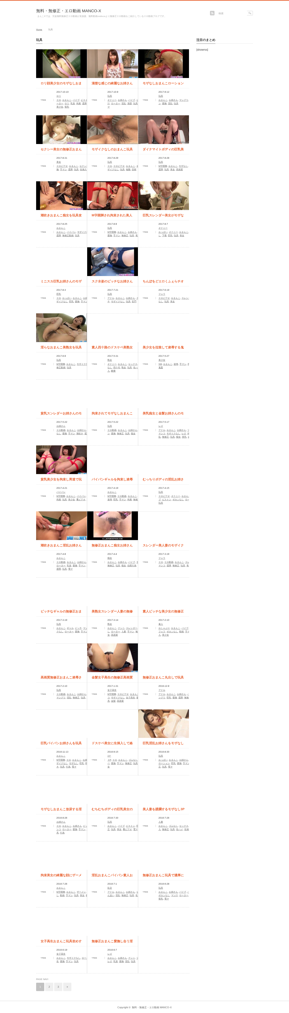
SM (160, 364)
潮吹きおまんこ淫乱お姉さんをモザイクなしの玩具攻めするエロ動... (61, 546)
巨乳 (170, 235)
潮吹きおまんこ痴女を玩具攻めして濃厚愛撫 (61, 216)
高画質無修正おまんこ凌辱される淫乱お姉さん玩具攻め (61, 678)
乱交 (109, 888)
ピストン (85, 100)
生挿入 (83, 169)
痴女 (133, 433)
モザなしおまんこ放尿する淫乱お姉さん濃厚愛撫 (61, 810)
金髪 (113, 701)
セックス (132, 364)
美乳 (184, 437)
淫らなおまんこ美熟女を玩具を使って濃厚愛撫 (61, 348)
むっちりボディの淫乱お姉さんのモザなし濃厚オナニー (163, 480)
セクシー (84, 166)
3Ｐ (109, 756)
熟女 (109, 360)
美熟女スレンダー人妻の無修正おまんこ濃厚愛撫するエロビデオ (112, 612)
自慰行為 (131, 565)
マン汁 (174, 895)
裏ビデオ (80, 499)
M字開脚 (162, 166)
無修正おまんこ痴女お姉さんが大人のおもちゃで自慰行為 (112, 546)
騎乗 (113, 371)
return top (249, 997)
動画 (181, 631)
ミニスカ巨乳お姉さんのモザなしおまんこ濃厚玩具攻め (61, 282)
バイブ (76, 100)
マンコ (161, 433)
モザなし (183, 166)
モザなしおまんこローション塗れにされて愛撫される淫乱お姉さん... (163, 84)
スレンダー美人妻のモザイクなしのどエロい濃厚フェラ (163, 546)
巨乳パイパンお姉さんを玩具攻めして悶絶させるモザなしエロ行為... (61, 744)
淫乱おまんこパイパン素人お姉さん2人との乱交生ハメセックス (112, 876)
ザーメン (81, 892)
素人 (160, 624)
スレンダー (187, 298)
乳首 (72, 103)
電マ (70, 569)
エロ (58, 100)
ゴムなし (133, 760)
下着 (164, 235)
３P (109, 760)
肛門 (134, 301)
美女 (58, 162)
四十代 (116, 367)
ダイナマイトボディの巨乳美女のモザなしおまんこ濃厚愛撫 (163, 150)
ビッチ (78, 628)
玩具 (109, 96)
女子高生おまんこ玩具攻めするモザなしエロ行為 (61, 942)
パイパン (71, 232)
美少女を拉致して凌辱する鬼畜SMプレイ (163, 348)
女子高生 (112, 690)
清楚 (129, 103)
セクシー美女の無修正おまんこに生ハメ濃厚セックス (61, 150)
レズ (160, 426)
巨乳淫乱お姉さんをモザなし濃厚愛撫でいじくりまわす (163, 744)
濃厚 (84, 103)
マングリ (183, 100)
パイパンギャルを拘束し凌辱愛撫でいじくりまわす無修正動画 (112, 480)
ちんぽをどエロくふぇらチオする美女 (163, 282)
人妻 (123, 631)
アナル (110, 298)
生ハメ (136, 367)
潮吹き (79, 433)
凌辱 (176, 364)
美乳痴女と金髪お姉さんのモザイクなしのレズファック (163, 414)
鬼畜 (160, 367)
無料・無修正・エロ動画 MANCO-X (68, 11)
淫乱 (123, 103)
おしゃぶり (164, 628)
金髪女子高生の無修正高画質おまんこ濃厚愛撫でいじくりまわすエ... (112, 678)
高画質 (179, 169)
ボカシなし (178, 499)
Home (39, 29)
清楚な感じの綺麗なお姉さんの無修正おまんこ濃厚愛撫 (112, 84)
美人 (137, 235)
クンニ (121, 628)
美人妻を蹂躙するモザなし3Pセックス (163, 810)
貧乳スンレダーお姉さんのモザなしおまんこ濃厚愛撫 (61, 414)
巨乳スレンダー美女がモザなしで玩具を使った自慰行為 (163, 216)
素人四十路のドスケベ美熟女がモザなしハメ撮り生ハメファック (112, 348)
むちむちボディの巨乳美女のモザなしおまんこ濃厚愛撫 (112, 810)
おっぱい (163, 232)
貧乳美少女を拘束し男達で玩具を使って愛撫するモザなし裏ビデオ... (61, 480)
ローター (115, 103)
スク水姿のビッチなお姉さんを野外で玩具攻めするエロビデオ (112, 282)
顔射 (134, 169)
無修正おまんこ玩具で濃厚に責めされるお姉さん (163, 876)
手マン (63, 169)
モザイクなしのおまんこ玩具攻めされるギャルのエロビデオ (112, 150)
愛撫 (164, 103)
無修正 (124, 235)
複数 (128, 169)
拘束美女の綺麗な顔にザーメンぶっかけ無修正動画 (61, 876)
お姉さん (122, 100)
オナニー (112, 100)
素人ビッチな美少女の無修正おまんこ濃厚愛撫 (163, 612)
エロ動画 (60, 430)
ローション (164, 763)
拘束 (78, 103)
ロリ (58, 96)
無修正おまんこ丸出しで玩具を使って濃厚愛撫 (163, 678)
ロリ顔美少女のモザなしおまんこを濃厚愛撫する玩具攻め (61, 84)
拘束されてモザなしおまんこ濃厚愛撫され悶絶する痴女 (112, 414)
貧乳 (67, 107)
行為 (68, 766)
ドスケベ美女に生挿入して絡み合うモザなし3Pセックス (112, 744)
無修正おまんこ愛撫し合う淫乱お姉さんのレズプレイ (112, 942)
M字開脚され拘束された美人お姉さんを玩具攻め (112, 216)
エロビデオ (62, 166)
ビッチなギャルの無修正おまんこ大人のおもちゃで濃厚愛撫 (61, 612)
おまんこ (66, 100)
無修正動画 (68, 235)
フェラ (161, 294)
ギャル (70, 628)
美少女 (59, 107)
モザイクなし (84, 232)
